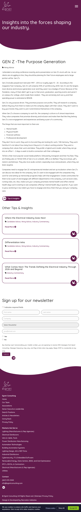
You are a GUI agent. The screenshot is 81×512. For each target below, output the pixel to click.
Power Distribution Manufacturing (15, 441)
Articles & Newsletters (10, 415)
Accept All (73, 508)
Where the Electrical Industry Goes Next (25, 218)
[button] (12, 198)
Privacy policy (50, 508)
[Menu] (76, 6)
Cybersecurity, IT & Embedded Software (17, 457)
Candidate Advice (14, 222)
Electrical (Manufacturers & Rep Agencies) (18, 467)
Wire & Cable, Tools (9, 438)
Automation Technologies (12, 444)
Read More (9, 227)
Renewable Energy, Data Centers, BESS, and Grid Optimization (26, 461)
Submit (6, 354)
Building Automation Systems (13, 448)
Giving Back (6, 419)
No (5, 340)
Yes (5, 336)
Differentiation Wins (15, 242)
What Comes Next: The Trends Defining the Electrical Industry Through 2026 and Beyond (40, 268)
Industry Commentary (40, 222)
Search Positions (8, 412)
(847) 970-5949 (8, 480)
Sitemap (38, 496)
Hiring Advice (26, 222)
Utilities (5, 471)
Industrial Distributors (10, 454)
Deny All (62, 508)
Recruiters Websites (29, 500)
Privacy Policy (7, 422)
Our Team (5, 402)
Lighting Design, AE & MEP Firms (14, 451)
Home (4, 399)
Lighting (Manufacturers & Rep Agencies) (18, 431)
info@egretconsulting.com (12, 483)
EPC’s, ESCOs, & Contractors (13, 464)
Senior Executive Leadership (13, 409)
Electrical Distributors (10, 435)
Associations (7, 406)
